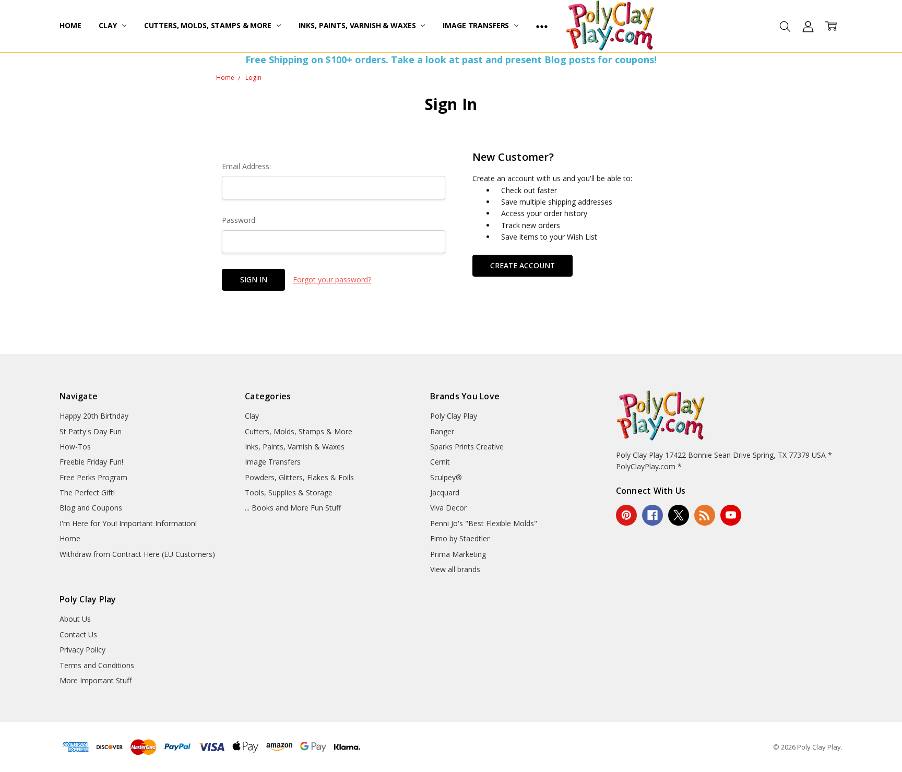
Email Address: (246, 166)
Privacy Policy (82, 650)
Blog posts (569, 59)
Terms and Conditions (97, 665)
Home (70, 25)
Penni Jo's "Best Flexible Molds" (483, 523)
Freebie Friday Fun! (91, 462)
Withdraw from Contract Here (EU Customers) (137, 554)
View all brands (455, 569)
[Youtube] (730, 515)
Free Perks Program (93, 477)
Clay (108, 25)
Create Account (522, 265)
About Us (75, 619)
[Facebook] (652, 515)
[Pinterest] (626, 515)
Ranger (442, 431)
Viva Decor (448, 508)
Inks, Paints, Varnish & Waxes (358, 25)
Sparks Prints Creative (467, 447)
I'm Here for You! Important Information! (128, 523)
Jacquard (444, 492)
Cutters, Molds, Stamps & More (209, 25)
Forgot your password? (332, 279)
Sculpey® (446, 477)
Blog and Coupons (91, 508)
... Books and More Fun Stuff (293, 508)
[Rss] (704, 515)
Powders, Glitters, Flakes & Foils (299, 477)
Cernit (440, 462)
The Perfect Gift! (87, 492)
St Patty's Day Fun (91, 431)
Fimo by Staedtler (460, 538)
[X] (678, 515)
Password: (239, 220)
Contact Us (78, 634)
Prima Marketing (458, 554)
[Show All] (541, 26)
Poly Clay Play (453, 416)
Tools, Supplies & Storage (289, 492)
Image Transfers (477, 25)
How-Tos (75, 447)
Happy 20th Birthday (94, 416)
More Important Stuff (96, 680)
